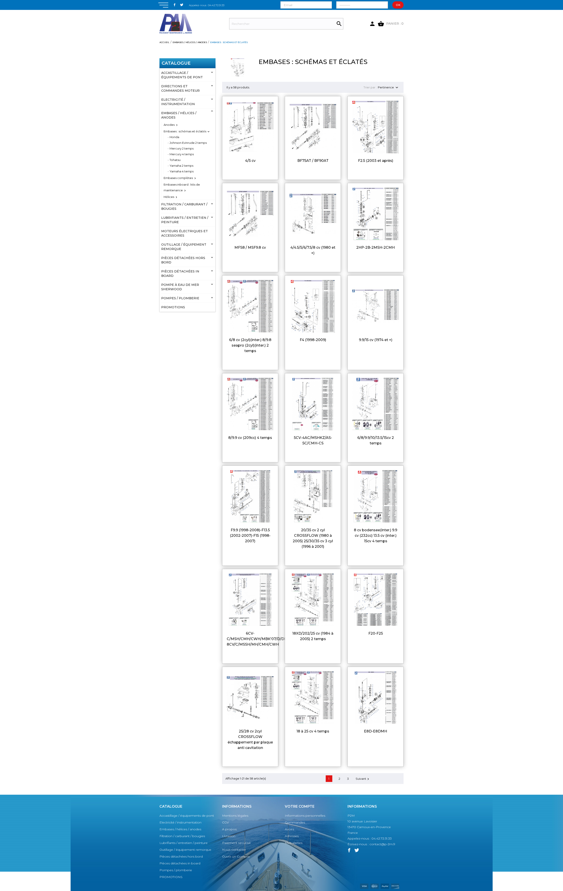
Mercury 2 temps (182, 148)
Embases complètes (178, 178)
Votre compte (299, 806)
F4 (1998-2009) (313, 340)
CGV (225, 822)
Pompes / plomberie (180, 298)
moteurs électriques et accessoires (184, 233)
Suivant (363, 779)
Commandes (295, 822)
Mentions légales (235, 816)
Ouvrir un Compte (236, 856)
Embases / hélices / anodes (178, 115)
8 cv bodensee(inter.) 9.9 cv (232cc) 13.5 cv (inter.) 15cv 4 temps (375, 535)
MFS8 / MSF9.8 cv (250, 247)
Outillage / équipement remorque (183, 247)
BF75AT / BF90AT (313, 161)
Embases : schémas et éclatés (185, 131)
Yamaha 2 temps (181, 165)
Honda (174, 137)
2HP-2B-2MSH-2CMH (375, 247)
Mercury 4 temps (182, 154)
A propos (229, 829)
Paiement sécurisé (236, 843)
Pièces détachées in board (180, 273)
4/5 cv (250, 161)
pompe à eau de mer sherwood (180, 287)
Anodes (169, 124)
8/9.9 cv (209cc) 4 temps (250, 438)
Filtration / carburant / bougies (184, 206)
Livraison (228, 836)
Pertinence (388, 87)
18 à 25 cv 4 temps (312, 731)
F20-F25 (375, 633)
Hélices (169, 197)
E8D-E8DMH (375, 731)
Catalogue (176, 63)
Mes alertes (293, 843)
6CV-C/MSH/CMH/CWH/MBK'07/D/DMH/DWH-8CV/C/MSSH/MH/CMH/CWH (265, 638)
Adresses (292, 836)
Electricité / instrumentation (178, 102)
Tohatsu (175, 160)
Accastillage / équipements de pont (182, 75)
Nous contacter (234, 850)
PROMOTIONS (173, 307)
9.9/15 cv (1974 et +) (375, 340)
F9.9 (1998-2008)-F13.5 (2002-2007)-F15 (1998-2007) (250, 535)
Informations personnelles (305, 816)
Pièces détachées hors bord (183, 260)
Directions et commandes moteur (180, 88)
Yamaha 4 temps (182, 171)
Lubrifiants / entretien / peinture (184, 220)
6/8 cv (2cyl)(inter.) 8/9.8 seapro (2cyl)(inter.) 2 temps (250, 345)
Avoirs (289, 829)
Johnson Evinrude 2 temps (188, 142)
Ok (398, 5)
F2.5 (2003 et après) (375, 161)
